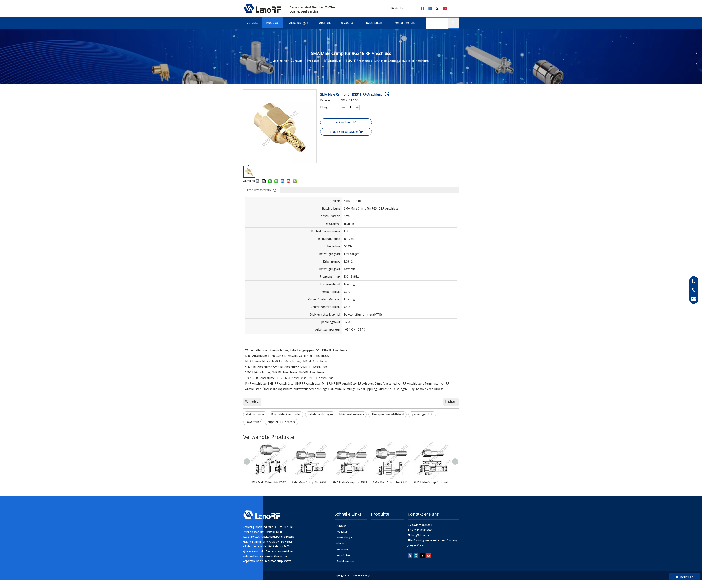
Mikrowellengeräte (351, 414)
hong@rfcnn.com (420, 535)
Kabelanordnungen (320, 414)
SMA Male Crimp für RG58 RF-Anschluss (310, 482)
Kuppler (272, 422)
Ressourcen (342, 549)
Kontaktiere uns (345, 561)
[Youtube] (445, 9)
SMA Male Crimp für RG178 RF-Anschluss (269, 482)
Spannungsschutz (422, 414)
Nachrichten (343, 555)
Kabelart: (326, 100)
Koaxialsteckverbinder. (286, 414)
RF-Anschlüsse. (255, 414)
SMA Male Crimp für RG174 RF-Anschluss (391, 482)
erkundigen (343, 122)
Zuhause (341, 525)
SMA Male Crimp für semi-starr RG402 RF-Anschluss (432, 482)
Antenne (290, 422)
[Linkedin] (430, 9)
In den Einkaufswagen (344, 131)
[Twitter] (438, 9)
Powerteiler (253, 422)
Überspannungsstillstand (387, 414)
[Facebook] (423, 9)
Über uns (341, 543)
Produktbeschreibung (261, 190)
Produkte (341, 531)
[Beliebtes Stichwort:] (453, 22)
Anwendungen (344, 537)
